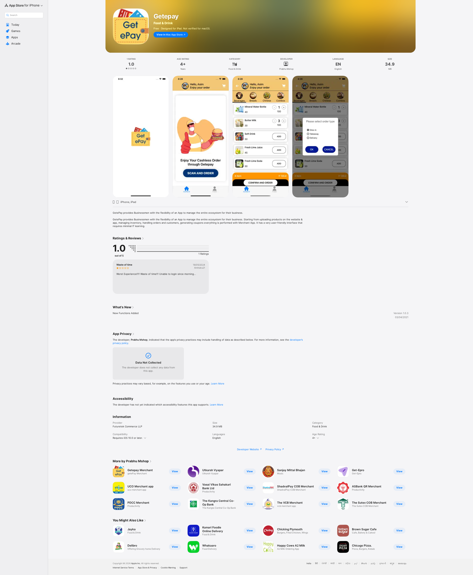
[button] (24, 25)
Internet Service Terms (123, 568)
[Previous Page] (109, 488)
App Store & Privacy (147, 568)
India (309, 563)
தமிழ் (373, 563)
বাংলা (339, 563)
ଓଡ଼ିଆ (347, 563)
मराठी (332, 563)
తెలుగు (364, 563)
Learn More (217, 383)
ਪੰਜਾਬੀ (324, 563)
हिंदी (316, 563)
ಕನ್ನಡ (392, 563)
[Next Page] (412, 488)
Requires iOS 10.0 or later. (128, 437)
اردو (355, 563)
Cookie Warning (168, 568)
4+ (313, 437)
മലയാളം (402, 563)
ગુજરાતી (382, 563)
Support (183, 568)
